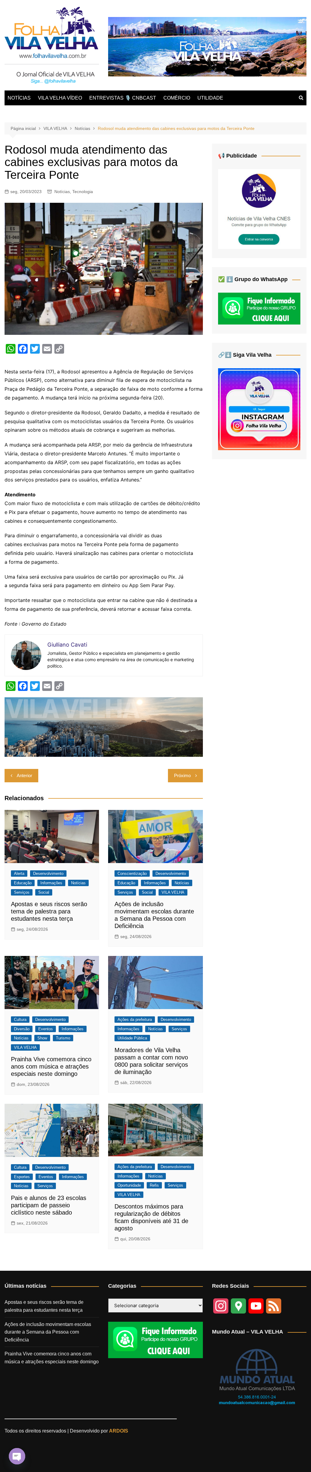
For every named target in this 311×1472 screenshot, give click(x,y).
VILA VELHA (173, 892)
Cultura (20, 1019)
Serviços (21, 892)
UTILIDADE (210, 97)
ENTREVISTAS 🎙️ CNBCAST (122, 97)
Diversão (21, 1029)
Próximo (182, 775)
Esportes (22, 1177)
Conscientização (132, 873)
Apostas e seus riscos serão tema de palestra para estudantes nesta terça (49, 911)
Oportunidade (129, 1185)
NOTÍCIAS (19, 97)
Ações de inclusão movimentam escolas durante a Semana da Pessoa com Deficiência (48, 1332)
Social (43, 892)
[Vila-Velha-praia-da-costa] (207, 46)
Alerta (19, 873)
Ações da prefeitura (135, 1019)
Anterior (24, 775)
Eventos (45, 1029)
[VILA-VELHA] (259, 208)
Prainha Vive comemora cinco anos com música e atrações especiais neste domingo (51, 1066)
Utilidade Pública (132, 1038)
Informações (51, 883)
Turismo (63, 1038)
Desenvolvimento (48, 873)
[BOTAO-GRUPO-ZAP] (155, 1339)
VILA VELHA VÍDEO (60, 97)
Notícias (62, 191)
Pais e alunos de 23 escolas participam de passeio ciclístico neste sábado (48, 1205)
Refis (154, 1185)
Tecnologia (82, 191)
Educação (23, 883)
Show (42, 1038)
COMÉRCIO (176, 97)
